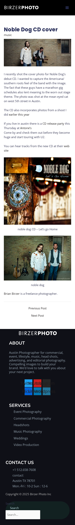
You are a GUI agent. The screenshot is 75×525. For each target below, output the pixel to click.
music (8, 35)
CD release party (53, 123)
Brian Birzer (12, 293)
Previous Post (37, 308)
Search (10, 503)
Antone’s (26, 128)
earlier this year (19, 114)
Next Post (37, 315)
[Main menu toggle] (67, 8)
